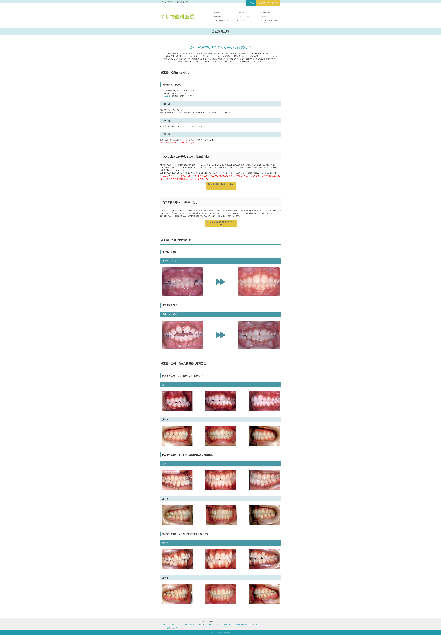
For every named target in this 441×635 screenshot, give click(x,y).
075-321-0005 (269, 3)
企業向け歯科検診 (221, 20)
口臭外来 (263, 16)
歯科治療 (217, 16)
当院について (242, 12)
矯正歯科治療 (265, 12)
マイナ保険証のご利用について (268, 21)
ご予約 (251, 3)
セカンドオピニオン (244, 20)
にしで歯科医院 (209, 621)
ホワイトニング (243, 16)
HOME (216, 12)
